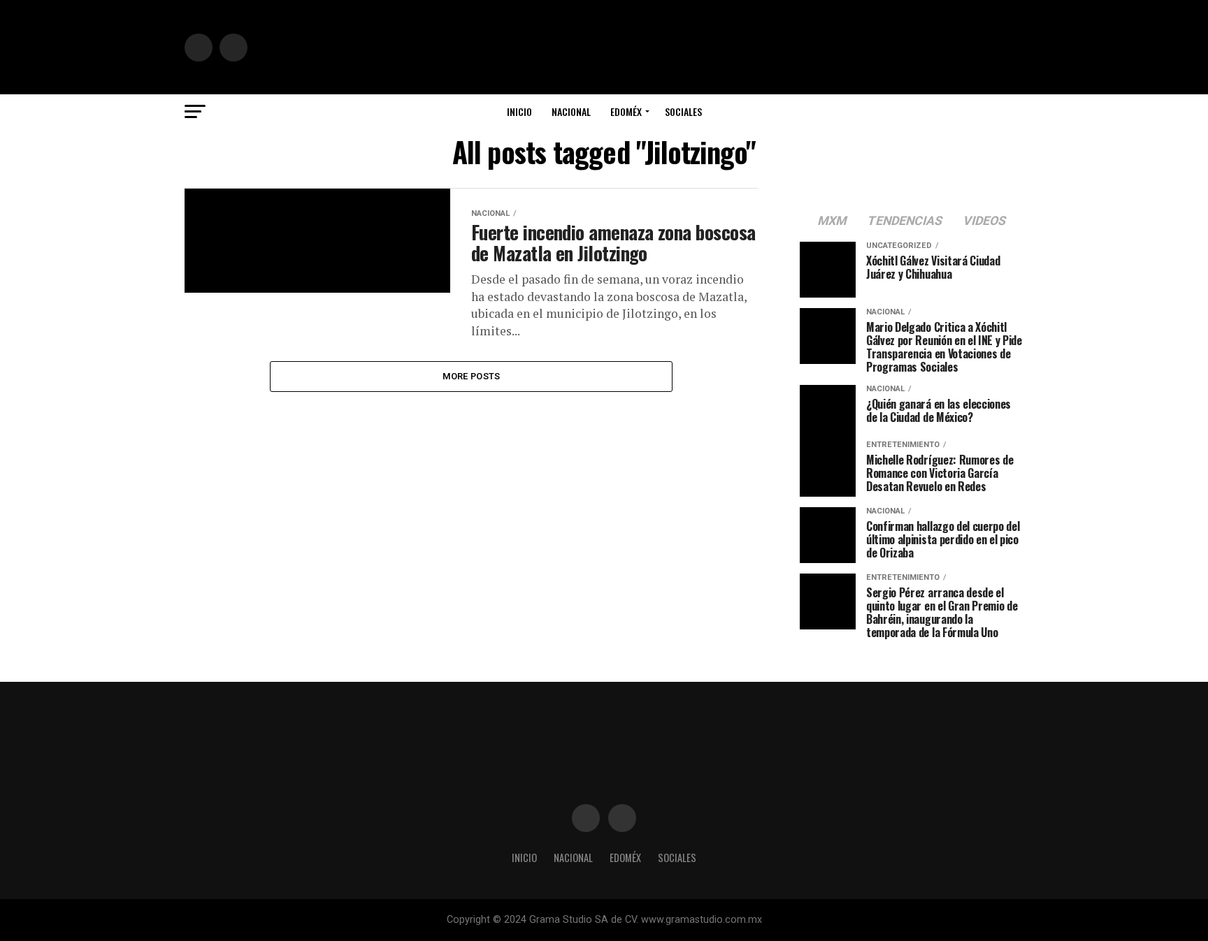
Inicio (519, 111)
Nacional (571, 111)
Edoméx (626, 111)
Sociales (683, 111)
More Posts (472, 376)
